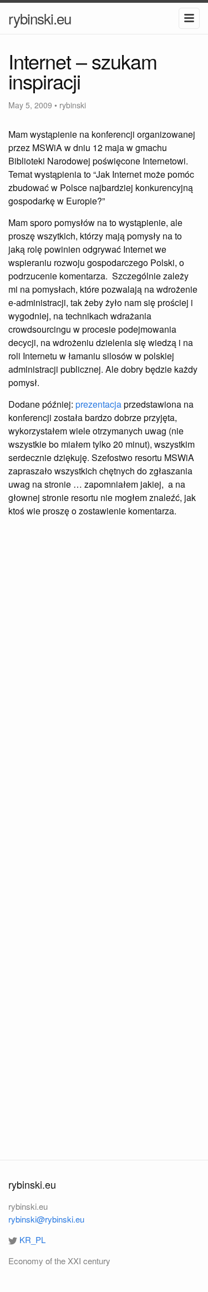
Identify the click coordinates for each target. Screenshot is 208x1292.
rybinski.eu (39, 18)
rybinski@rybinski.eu (46, 1219)
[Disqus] (104, 686)
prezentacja (98, 404)
